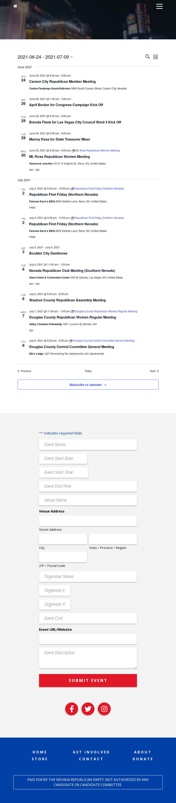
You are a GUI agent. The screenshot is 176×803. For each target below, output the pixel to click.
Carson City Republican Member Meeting (62, 81)
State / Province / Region (107, 547)
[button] (159, 6)
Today (88, 371)
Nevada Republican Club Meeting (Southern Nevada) (72, 270)
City (42, 547)
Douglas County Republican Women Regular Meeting (72, 317)
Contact (91, 759)
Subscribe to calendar (86, 384)
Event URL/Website (55, 629)
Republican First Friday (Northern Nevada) (63, 194)
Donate (143, 759)
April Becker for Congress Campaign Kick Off (66, 104)
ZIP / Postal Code (52, 565)
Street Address (50, 529)
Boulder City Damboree (48, 253)
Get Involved (91, 752)
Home (40, 752)
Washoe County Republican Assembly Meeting (67, 300)
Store (40, 759)
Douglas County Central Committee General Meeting (71, 346)
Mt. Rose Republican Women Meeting (59, 156)
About (143, 752)
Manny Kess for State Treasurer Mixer (59, 139)
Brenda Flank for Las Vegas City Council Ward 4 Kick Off (75, 122)
